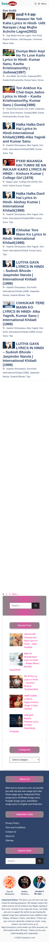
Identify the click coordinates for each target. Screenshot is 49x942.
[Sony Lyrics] (9, 3)
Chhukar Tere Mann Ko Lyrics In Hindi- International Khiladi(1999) (24, 236)
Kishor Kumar (15, 185)
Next (15, 594)
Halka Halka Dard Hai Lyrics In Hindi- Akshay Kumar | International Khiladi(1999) (24, 202)
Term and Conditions (15, 827)
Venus (41, 80)
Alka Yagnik (32, 145)
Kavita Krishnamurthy (13, 80)
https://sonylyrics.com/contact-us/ (16, 927)
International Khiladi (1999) (16, 291)
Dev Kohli (37, 35)
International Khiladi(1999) (21, 149)
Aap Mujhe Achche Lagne (18, 35)
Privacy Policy (12, 823)
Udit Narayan (25, 39)
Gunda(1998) (30, 113)
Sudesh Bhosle (17, 295)
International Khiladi (18, 250)
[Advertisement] (24, 488)
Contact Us (10, 832)
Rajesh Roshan (10, 39)
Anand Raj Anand (14, 109)
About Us (9, 836)
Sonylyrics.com (28, 937)
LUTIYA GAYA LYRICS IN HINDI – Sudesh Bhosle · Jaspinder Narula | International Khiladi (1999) (23, 272)
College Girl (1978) (28, 182)
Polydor (26, 185)
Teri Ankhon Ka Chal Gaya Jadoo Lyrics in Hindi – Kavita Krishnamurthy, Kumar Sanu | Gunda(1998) (23, 96)
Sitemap (9, 840)
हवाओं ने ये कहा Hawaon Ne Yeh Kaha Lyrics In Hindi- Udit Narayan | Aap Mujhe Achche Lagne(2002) (24, 23)
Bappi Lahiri (12, 182)
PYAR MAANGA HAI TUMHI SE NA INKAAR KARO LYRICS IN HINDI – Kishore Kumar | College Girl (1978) (24, 169)
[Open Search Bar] (35, 3)
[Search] (35, 606)
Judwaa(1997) (35, 76)
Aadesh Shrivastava (16, 145)
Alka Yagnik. (33, 246)
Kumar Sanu (30, 80)
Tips (11, 153)
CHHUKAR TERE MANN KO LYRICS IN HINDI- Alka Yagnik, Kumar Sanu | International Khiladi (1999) (24, 313)
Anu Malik (11, 76)
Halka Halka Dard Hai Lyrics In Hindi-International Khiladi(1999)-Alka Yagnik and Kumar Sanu (24, 132)
